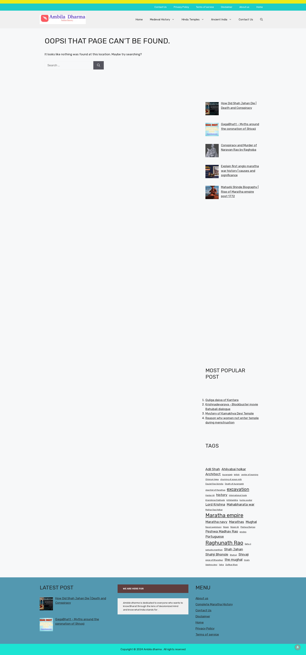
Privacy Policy (181, 7)
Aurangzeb (227, 474)
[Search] (98, 65)
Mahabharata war (240, 504)
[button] (261, 19)
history (221, 495)
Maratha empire (224, 515)
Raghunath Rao (224, 543)
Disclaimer (226, 7)
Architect (213, 474)
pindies (243, 532)
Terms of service (205, 7)
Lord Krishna (215, 504)
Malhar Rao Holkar (214, 510)
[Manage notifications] (298, 647)
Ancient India (219, 19)
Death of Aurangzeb (234, 484)
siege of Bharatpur (214, 560)
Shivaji (244, 554)
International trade (238, 495)
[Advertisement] (232, 61)
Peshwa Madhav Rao (221, 531)
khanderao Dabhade (215, 500)
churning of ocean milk (231, 479)
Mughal (251, 522)
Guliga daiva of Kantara (222, 400)
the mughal (233, 560)
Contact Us (160, 7)
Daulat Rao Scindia (214, 484)
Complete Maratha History (214, 604)
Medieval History (160, 19)
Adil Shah (212, 469)
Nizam (226, 527)
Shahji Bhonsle (216, 554)
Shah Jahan (233, 549)
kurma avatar (246, 500)
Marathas (236, 522)
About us (244, 7)
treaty (247, 560)
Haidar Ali (210, 495)
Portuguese (214, 536)
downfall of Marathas (215, 490)
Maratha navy (216, 522)
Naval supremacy (213, 527)
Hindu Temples (191, 19)
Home (259, 7)
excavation (238, 489)
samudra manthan (214, 550)
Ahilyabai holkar (234, 469)
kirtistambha (232, 500)
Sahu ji (248, 544)
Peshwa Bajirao (247, 527)
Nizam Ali (234, 527)
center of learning (249, 474)
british (237, 474)
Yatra (221, 565)
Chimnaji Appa (212, 479)
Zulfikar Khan (231, 565)
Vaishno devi (211, 565)
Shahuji (233, 555)
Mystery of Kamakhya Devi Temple (229, 413)
